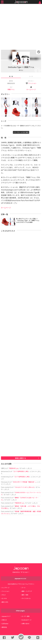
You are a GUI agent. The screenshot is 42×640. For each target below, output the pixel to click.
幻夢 (2, 468)
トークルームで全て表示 (21, 132)
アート (23, 588)
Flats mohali (5, 487)
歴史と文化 (5, 602)
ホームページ (31, 89)
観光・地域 (25, 595)
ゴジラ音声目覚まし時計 (21, 471)
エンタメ (4, 598)
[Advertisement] (21, 26)
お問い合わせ (25, 623)
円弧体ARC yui (13, 468)
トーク (31, 76)
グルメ (4, 595)
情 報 (11, 76)
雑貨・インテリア (27, 591)
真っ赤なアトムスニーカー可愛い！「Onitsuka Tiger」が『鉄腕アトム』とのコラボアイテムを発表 (28, 220)
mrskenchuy (5, 477)
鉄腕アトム (11, 89)
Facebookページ (26, 620)
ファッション (32, 83)
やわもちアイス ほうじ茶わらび (24, 487)
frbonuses (4, 482)
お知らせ (4, 620)
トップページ (5, 588)
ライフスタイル (26, 598)
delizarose (4, 471)
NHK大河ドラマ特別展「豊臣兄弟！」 (24, 482)
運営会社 (4, 627)
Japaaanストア (6, 616)
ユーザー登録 (25, 616)
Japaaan (21, 2)
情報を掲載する (20, 458)
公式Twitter (5, 623)
